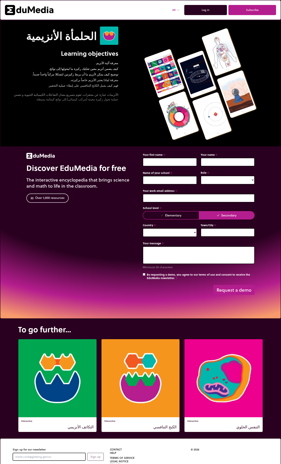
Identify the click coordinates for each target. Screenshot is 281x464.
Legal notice (119, 461)
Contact (116, 449)
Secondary (226, 215)
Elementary (171, 215)
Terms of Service (122, 458)
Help (113, 453)
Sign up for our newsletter (29, 449)
